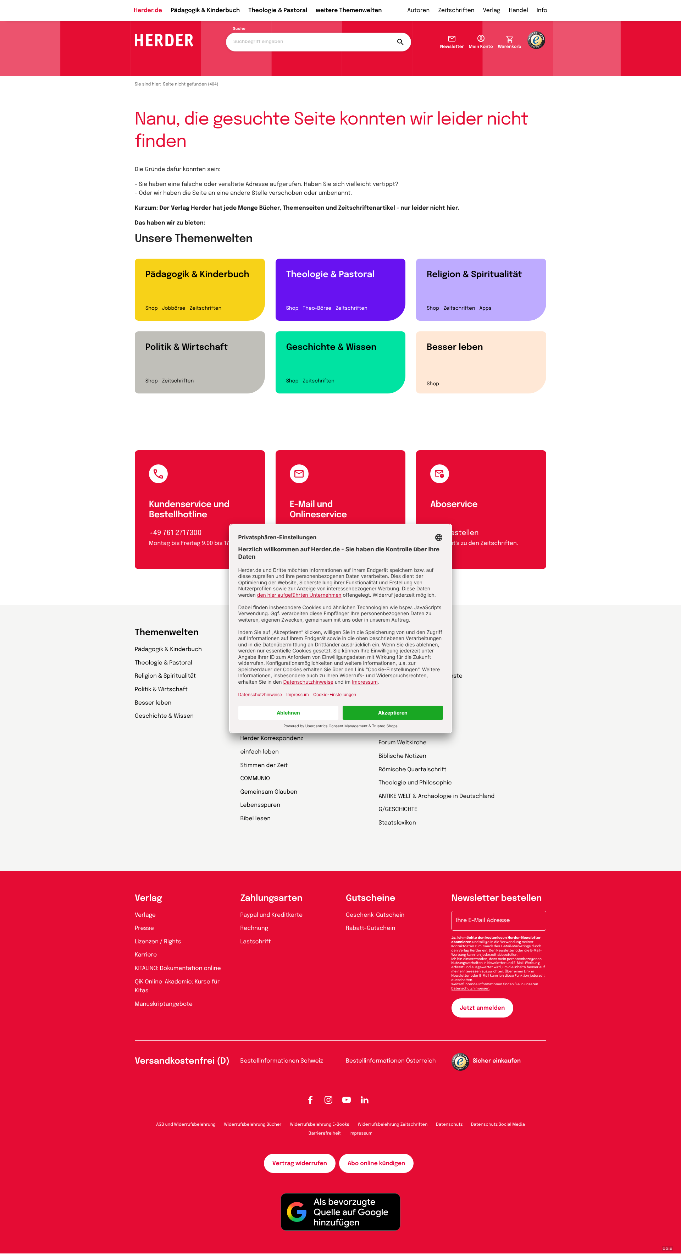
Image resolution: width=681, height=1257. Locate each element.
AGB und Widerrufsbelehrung (185, 1125)
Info (542, 10)
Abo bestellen (454, 533)
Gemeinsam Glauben (269, 792)
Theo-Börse (317, 308)
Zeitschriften (456, 10)
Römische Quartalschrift (412, 770)
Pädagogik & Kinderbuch (205, 10)
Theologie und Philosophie (415, 783)
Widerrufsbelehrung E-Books (319, 1125)
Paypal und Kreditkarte (271, 915)
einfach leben (259, 752)
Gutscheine (370, 898)
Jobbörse (174, 308)
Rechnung (254, 928)
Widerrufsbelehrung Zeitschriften (392, 1125)
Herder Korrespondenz (272, 738)
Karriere (146, 955)
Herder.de (148, 10)
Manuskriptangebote (164, 1004)
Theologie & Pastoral (277, 10)
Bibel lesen (255, 819)
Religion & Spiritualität (474, 274)
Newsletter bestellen (497, 898)
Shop (151, 308)
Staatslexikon (397, 823)
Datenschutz (449, 1125)
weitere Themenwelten (349, 10)
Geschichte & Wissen (331, 347)
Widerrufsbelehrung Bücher (253, 1125)
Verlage (145, 915)
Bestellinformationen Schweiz (281, 1061)
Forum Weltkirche (402, 743)
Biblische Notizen (402, 756)
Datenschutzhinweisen (470, 989)
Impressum (360, 1133)
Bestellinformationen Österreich (391, 1061)
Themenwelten (167, 632)
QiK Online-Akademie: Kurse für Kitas (177, 986)
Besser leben (455, 347)
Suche (239, 29)
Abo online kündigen (376, 1163)
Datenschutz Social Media (498, 1125)
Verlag (491, 10)
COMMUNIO (255, 779)
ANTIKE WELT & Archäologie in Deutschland (436, 796)
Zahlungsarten (271, 898)
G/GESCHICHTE (397, 809)
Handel (518, 10)
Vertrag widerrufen (299, 1163)
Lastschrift (255, 942)
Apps (486, 308)
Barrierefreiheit (325, 1133)
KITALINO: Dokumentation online (178, 968)
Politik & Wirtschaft (186, 347)
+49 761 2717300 (175, 533)
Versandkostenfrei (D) (182, 1061)
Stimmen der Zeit (264, 765)
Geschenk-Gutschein (375, 915)
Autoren (418, 10)
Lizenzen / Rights (158, 942)
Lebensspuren (260, 805)
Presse (144, 928)
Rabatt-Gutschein (370, 928)
